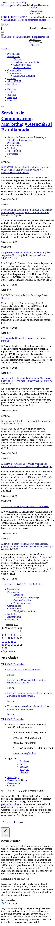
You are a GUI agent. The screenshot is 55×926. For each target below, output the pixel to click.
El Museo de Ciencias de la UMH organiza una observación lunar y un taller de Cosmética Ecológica (26, 465)
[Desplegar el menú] (5, 23)
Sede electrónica (13, 17)
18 (9, 641)
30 (3, 648)
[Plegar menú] (8, 49)
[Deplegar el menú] (8, 157)
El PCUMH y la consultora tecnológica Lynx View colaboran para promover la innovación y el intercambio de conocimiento (26, 170)
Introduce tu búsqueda (40, 28)
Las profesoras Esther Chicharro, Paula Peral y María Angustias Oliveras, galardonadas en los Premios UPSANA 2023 (26, 255)
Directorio (18, 59)
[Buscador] (48, 20)
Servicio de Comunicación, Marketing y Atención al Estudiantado (26, 121)
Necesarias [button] (6, 878)
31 (6, 648)
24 (6, 644)
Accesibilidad (13, 783)
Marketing (12, 78)
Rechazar (18, 822)
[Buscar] (2, 32)
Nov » (12, 651)
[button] (13, 56)
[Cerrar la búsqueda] (2, 34)
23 (3, 644)
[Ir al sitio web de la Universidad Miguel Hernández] (25, 5)
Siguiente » (37, 584)
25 (9, 644)
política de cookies (10, 804)
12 (30, 584)
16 (3, 641)
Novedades (12, 84)
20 (15, 641)
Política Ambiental (22, 67)
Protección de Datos (17, 780)
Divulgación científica (24, 75)
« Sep (4, 651)
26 (12, 644)
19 (12, 641)
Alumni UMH (14, 81)
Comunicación (14, 70)
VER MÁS (12, 664)
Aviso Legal (13, 777)
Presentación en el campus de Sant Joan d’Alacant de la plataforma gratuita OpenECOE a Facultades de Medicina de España (26, 212)
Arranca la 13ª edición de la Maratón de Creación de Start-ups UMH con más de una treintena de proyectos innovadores (27, 381)
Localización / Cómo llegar (26, 62)
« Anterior (6, 584)
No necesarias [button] (8, 900)
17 (6, 641)
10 (6, 638)
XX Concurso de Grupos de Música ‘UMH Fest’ (25, 506)
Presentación (13, 53)
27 (15, 644)
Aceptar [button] (6, 822)
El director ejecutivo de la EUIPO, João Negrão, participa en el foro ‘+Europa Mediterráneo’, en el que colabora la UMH (27, 546)
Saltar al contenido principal (14, 2)
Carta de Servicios (22, 64)
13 (15, 638)
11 (9, 638)
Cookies (11, 785)
